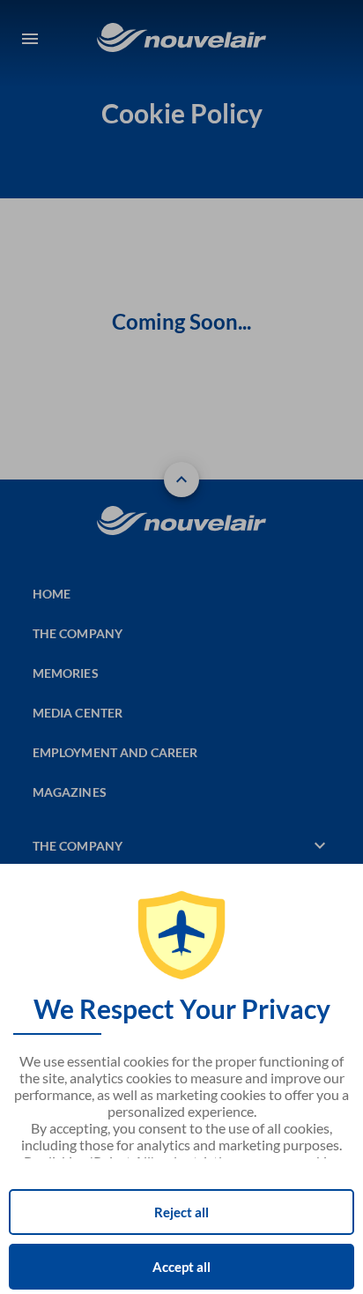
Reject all (181, 1212)
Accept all (181, 1267)
